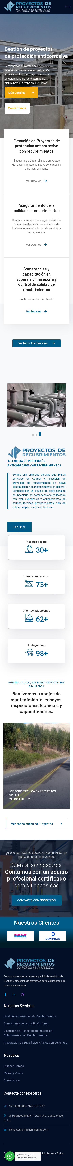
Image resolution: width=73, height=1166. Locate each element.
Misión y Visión (13, 1073)
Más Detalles (21, 92)
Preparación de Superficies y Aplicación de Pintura (35, 1042)
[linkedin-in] (14, 994)
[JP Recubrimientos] (27, 6)
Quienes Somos (14, 1066)
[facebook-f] (5, 994)
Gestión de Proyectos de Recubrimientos (30, 1016)
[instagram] (22, 994)
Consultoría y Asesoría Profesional (26, 1023)
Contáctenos (17, 108)
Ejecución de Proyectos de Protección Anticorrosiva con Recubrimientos (28, 1033)
